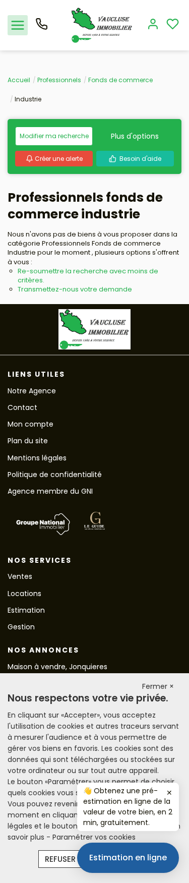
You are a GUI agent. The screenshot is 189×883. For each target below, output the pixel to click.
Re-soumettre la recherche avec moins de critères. (88, 275)
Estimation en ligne (128, 857)
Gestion (21, 627)
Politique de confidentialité (55, 474)
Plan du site (28, 441)
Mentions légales (37, 458)
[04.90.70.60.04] (41, 28)
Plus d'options (135, 136)
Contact (22, 407)
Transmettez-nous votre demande (75, 289)
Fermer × (158, 686)
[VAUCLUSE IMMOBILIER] (102, 25)
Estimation (26, 610)
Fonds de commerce (120, 80)
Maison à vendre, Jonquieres (57, 667)
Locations (24, 593)
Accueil (19, 80)
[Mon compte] (153, 25)
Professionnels (59, 80)
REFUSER (60, 859)
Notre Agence (32, 391)
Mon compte (30, 424)
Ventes (20, 576)
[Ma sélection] (172, 25)
